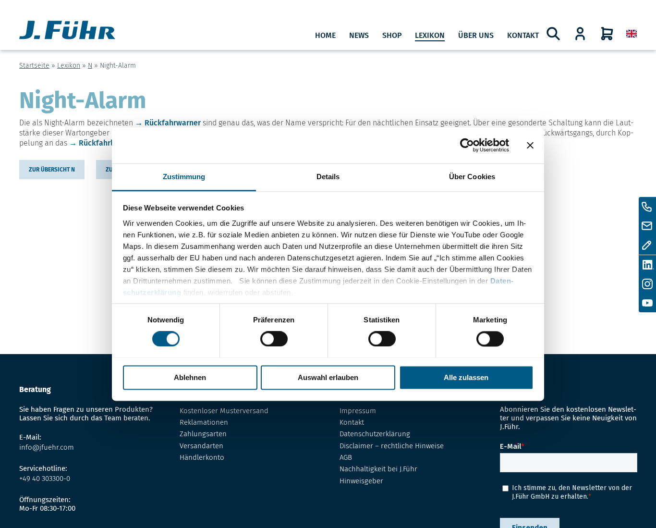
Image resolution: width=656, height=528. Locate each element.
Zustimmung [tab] (184, 176)
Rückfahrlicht (102, 142)
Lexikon (430, 35)
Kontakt (523, 35)
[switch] (274, 338)
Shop (391, 35)
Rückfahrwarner (173, 122)
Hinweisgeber (361, 481)
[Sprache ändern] (631, 34)
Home (325, 35)
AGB (346, 457)
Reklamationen (204, 422)
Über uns (476, 35)
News (359, 35)
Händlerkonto (202, 457)
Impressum (358, 410)
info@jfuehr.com (46, 447)
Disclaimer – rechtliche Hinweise (392, 446)
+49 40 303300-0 (44, 478)
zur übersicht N (52, 169)
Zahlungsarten (203, 434)
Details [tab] (328, 176)
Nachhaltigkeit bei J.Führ (378, 469)
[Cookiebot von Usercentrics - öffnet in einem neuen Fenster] (467, 145)
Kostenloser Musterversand (224, 410)
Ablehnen (190, 377)
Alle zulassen (466, 377)
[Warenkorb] (607, 33)
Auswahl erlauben (328, 377)
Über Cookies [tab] (472, 176)
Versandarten (201, 446)
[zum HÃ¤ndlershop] (580, 33)
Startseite (34, 65)
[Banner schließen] (530, 145)
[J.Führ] (67, 31)
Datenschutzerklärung (375, 434)
